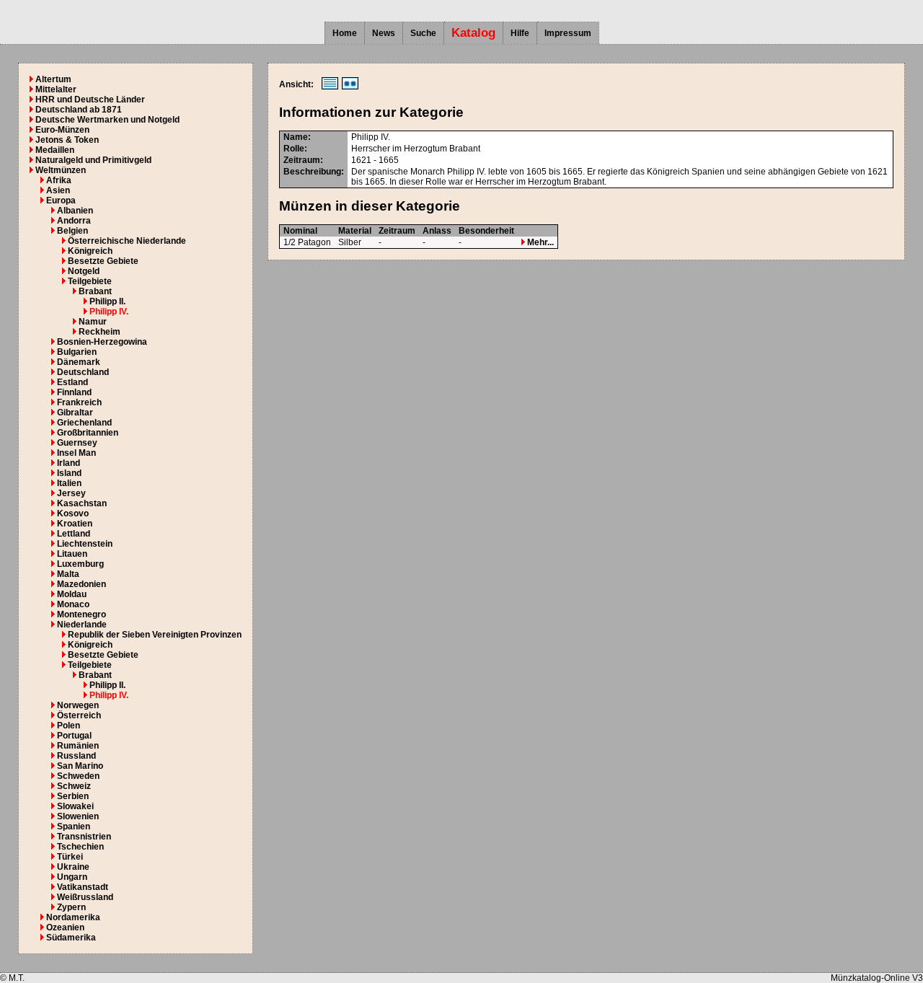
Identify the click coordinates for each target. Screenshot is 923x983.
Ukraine (73, 867)
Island (69, 473)
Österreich (79, 715)
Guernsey (77, 443)
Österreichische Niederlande (127, 241)
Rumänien (78, 746)
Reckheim (99, 332)
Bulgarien (77, 352)
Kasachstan (82, 503)
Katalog (473, 33)
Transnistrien (84, 837)
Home (344, 33)
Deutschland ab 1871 (78, 110)
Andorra (74, 221)
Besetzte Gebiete (103, 261)
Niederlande (82, 625)
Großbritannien (87, 433)
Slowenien (78, 816)
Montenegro (81, 614)
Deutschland (83, 372)
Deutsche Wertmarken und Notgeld (107, 120)
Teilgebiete (90, 281)
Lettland (73, 534)
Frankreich (79, 402)
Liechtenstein (84, 544)
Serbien (73, 796)
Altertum (53, 79)
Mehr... (539, 242)
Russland (76, 756)
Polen (68, 725)
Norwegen (78, 705)
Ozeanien (65, 927)
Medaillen (54, 150)
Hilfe (520, 33)
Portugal (74, 736)
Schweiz (74, 786)
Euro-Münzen (62, 130)
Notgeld (84, 271)
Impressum (567, 33)
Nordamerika (73, 917)
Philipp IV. (108, 312)
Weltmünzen (60, 170)
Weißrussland (85, 897)
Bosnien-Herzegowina (102, 342)
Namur (93, 322)
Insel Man (76, 453)
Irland (68, 463)
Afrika (58, 180)
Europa (61, 200)
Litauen (72, 554)
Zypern (71, 907)
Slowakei (75, 806)
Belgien (72, 231)
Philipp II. (107, 301)
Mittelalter (55, 89)
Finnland (74, 392)
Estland (72, 382)
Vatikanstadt (82, 887)
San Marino (80, 766)
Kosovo (73, 513)
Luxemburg (80, 564)
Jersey (71, 493)
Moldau (72, 594)
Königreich (90, 251)
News (383, 33)
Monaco (73, 604)
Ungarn (72, 877)
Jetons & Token (67, 140)
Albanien (75, 211)
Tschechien (80, 847)
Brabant (95, 291)
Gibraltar (75, 412)
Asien (58, 190)
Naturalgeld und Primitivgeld (93, 160)
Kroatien (74, 524)
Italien (69, 483)
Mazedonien (81, 584)
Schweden (78, 776)
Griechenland (84, 423)
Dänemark (78, 362)
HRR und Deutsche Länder (90, 99)
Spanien (73, 826)
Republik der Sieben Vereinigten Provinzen (155, 635)
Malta (68, 574)
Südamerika (71, 938)
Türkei (70, 857)
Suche (423, 33)
